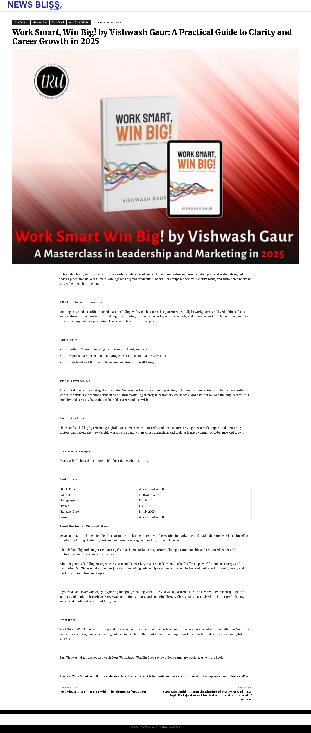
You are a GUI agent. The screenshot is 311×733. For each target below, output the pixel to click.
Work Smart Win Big (79, 22)
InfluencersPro (237, 676)
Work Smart (58, 22)
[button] (302, 5)
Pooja (98, 22)
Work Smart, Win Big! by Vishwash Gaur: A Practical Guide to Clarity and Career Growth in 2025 (137, 676)
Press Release (21, 22)
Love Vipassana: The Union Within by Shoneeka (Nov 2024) (102, 691)
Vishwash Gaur (40, 22)
